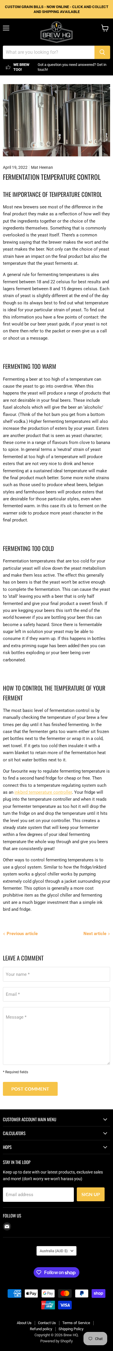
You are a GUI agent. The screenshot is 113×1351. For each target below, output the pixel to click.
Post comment (30, 1088)
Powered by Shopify (56, 1341)
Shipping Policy (71, 1329)
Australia (54, 1251)
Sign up (90, 1194)
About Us (24, 1323)
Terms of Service (76, 1323)
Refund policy (41, 1329)
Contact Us (47, 1323)
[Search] (102, 52)
